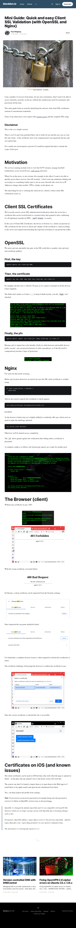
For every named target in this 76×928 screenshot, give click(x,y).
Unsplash (45, 89)
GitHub (29, 4)
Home (22, 4)
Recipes (46, 911)
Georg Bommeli (37, 89)
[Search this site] (52, 4)
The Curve (25, 911)
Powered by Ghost (67, 911)
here (50, 801)
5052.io (53, 911)
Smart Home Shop (36, 911)
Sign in (58, 4)
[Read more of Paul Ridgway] (7, 32)
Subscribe (67, 4)
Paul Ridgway (16, 32)
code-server (35, 170)
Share (68, 33)
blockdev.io (9, 4)
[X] (38, 908)
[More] (36, 4)
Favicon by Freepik (39, 913)
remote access (42, 116)
